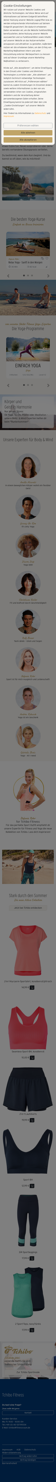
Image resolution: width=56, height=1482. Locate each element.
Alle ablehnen (28, 132)
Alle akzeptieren (28, 139)
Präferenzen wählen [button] (28, 125)
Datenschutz (40, 113)
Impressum (9, 116)
